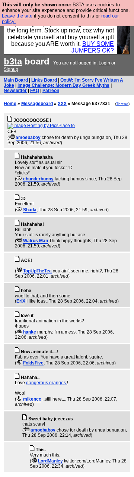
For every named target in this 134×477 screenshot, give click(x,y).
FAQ (34, 90)
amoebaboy (28, 137)
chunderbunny (38, 178)
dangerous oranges (46, 382)
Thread (122, 104)
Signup (11, 69)
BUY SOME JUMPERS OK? (92, 47)
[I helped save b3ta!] (12, 137)
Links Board (44, 80)
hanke (29, 332)
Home (10, 103)
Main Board (16, 80)
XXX (62, 103)
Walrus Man (35, 240)
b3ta (13, 61)
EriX (20, 301)
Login (104, 63)
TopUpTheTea (37, 271)
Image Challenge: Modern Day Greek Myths (63, 85)
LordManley (50, 461)
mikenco (32, 399)
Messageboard (37, 103)
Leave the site (17, 16)
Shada (29, 209)
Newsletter (15, 90)
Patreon (50, 90)
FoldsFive (33, 363)
